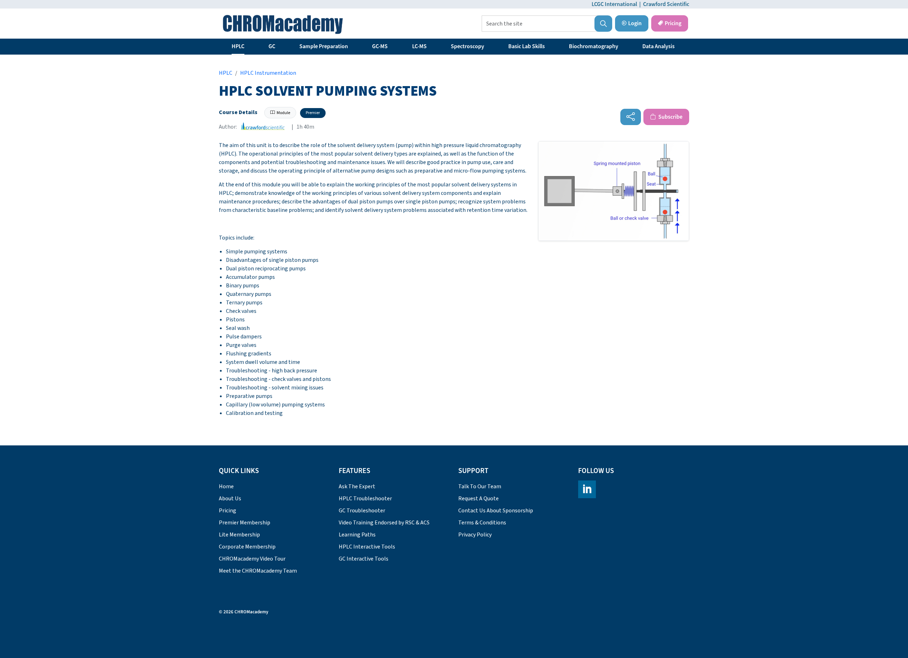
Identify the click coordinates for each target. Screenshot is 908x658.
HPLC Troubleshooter (365, 498)
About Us (230, 498)
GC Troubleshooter (362, 510)
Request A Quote (478, 498)
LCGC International (614, 4)
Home (226, 486)
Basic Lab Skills (526, 46)
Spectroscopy (467, 46)
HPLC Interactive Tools (367, 547)
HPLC (238, 46)
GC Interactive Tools (363, 559)
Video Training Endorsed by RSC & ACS (384, 523)
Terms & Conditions (482, 523)
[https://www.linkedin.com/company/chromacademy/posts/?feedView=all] (587, 489)
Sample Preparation (323, 46)
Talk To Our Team (479, 486)
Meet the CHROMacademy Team (258, 571)
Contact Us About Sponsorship (495, 510)
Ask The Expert (357, 486)
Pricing (673, 23)
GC (271, 46)
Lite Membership (239, 535)
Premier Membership (244, 523)
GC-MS (380, 46)
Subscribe (669, 117)
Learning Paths (357, 535)
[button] (603, 24)
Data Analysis (658, 46)
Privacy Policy (475, 535)
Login (635, 23)
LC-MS (419, 46)
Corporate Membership (247, 547)
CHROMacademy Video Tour (252, 559)
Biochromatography (593, 46)
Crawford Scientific (666, 4)
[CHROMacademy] (283, 24)
